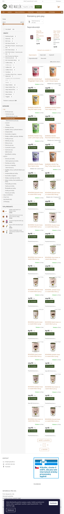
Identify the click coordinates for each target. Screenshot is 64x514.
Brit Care (9, 41)
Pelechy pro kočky (10, 193)
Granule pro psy (10, 114)
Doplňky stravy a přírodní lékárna (13, 129)
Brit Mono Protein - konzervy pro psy (14, 46)
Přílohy (8, 125)
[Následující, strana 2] (44, 444)
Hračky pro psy (9, 138)
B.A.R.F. (8, 123)
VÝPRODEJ (6, 201)
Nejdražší (51, 55)
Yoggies (9, 96)
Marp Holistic (11, 85)
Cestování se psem (10, 147)
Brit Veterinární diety (13, 60)
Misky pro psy (8, 143)
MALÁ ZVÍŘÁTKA (8, 195)
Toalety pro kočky (9, 186)
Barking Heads (11, 36)
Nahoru (45, 449)
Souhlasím (53, 503)
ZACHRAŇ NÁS (7, 199)
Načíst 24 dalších (44, 440)
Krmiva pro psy (9, 111)
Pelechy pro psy (9, 145)
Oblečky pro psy (9, 140)
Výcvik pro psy (9, 149)
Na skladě (10, 29)
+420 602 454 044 (10, 464)
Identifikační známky (10, 154)
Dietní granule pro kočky (12, 161)
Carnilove (9, 72)
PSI (4, 109)
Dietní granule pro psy (12, 116)
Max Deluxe (10, 94)
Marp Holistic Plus (11, 87)
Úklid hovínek (8, 152)
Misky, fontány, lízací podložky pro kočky (14, 180)
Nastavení (11, 510)
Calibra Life (10, 67)
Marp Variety (10, 92)
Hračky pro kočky (9, 190)
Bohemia (9, 38)
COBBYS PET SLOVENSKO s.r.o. (13, 79)
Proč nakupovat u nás (30, 1)
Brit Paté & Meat (11, 50)
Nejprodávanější (33, 58)
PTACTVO (6, 197)
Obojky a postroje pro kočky (12, 178)
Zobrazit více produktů (43, 50)
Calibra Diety (10, 62)
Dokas (8, 82)
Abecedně (43, 58)
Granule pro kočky (10, 158)
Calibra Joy (10, 65)
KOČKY (5, 156)
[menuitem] (3, 12)
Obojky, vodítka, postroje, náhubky (14, 136)
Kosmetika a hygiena (10, 134)
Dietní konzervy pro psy (12, 120)
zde (13, 506)
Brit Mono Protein (11, 43)
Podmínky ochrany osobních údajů (12, 498)
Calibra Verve (10, 69)
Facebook (7, 466)
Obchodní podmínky (8, 496)
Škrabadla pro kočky (10, 188)
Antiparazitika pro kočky (11, 173)
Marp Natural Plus (11, 89)
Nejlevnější (43, 55)
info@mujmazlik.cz (10, 461)
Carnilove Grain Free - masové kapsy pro (14, 75)
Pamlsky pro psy (9, 127)
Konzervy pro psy (10, 118)
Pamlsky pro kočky (10, 163)
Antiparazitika (8, 132)
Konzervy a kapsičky (10, 165)
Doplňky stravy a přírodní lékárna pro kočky (15, 170)
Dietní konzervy (10, 167)
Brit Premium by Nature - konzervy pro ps (12, 57)
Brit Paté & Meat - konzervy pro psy (14, 53)
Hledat (38, 7)
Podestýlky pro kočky (10, 184)
